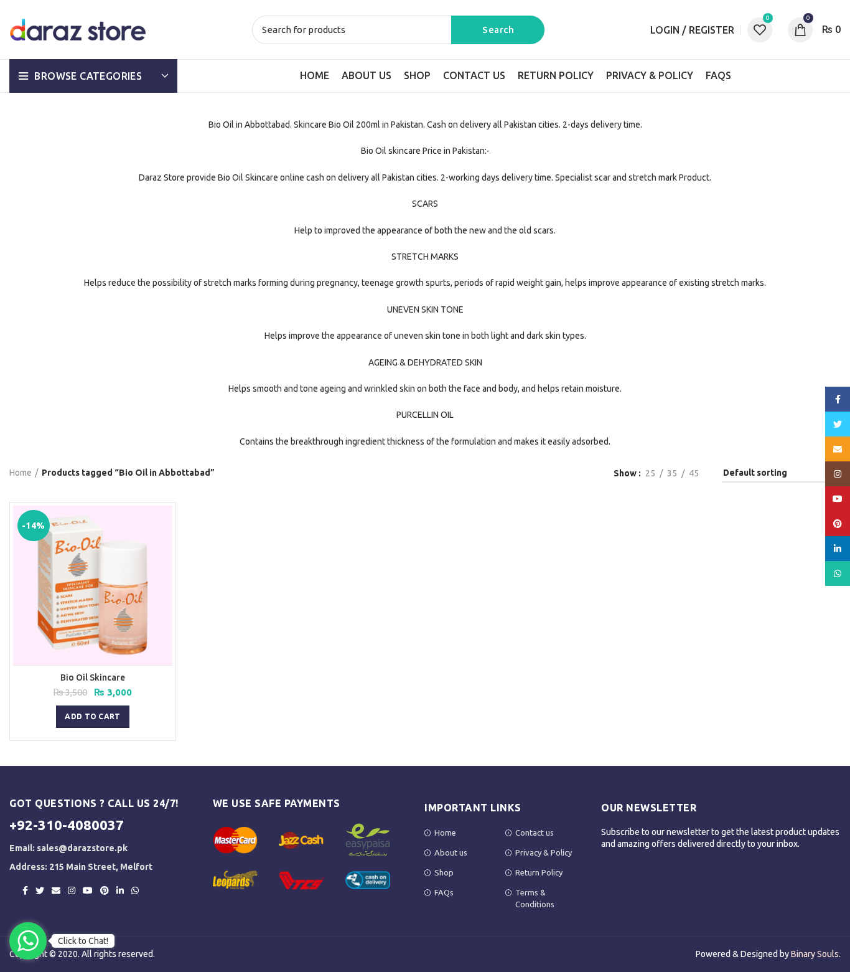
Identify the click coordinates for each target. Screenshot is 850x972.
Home (20, 473)
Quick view (163, 526)
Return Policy (539, 872)
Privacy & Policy (543, 852)
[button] (92, 716)
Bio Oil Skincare (92, 677)
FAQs (444, 892)
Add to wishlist (163, 554)
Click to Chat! (83, 941)
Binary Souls (815, 954)
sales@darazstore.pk (82, 848)
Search (497, 30)
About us (450, 852)
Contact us (534, 832)
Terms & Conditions (534, 898)
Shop (444, 872)
